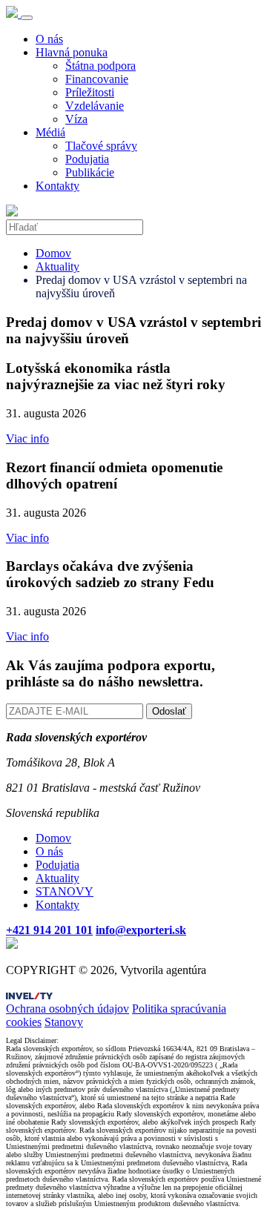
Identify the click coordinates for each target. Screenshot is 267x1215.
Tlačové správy (101, 145)
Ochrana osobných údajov (67, 1008)
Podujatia (87, 159)
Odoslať (169, 711)
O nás (49, 39)
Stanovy (63, 1022)
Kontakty (57, 185)
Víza (76, 119)
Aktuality (57, 266)
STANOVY (64, 891)
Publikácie (89, 172)
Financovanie (96, 79)
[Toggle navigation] (27, 18)
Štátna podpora (100, 65)
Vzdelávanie (94, 105)
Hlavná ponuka (72, 52)
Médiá (50, 132)
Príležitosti (89, 92)
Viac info (27, 438)
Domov (53, 253)
